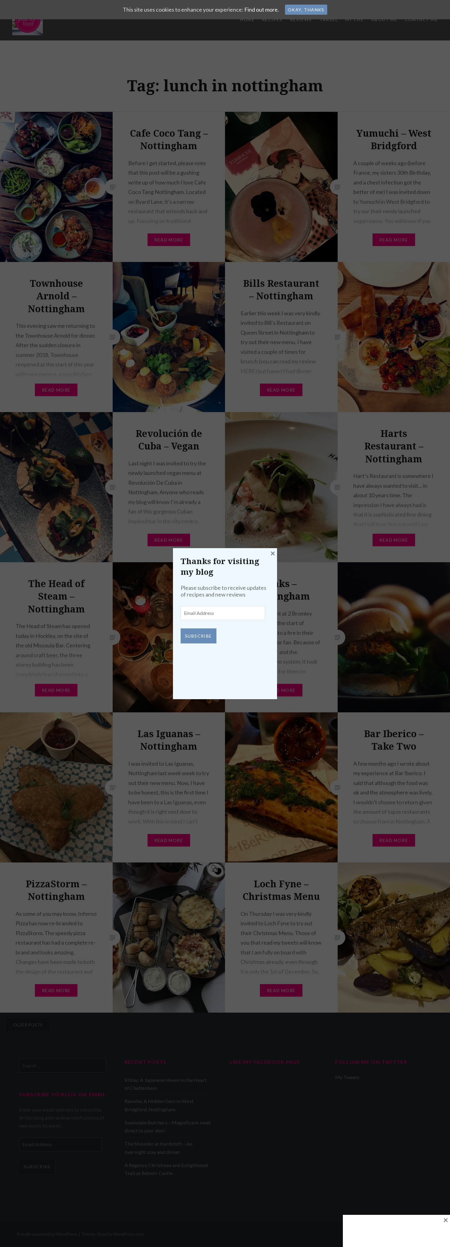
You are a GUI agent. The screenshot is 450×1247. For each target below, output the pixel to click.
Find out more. (261, 9)
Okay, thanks (306, 9)
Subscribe (198, 636)
